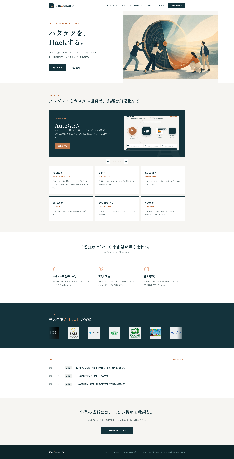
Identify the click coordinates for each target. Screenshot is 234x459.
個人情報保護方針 (130, 452)
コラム (149, 5)
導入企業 (76, 67)
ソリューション (136, 5)
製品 (123, 5)
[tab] (113, 161)
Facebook (108, 452)
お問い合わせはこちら (117, 430)
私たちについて (111, 5)
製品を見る (57, 67)
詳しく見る (62, 146)
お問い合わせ (176, 5)
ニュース (160, 5)
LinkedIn (117, 452)
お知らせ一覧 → (179, 359)
